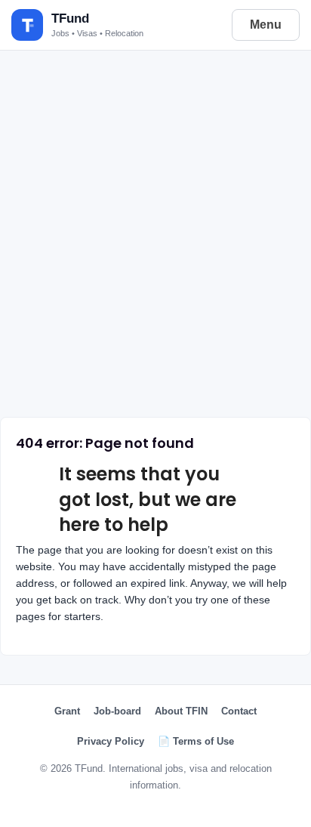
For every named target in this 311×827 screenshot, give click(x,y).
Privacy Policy (110, 741)
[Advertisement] (155, 228)
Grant (67, 711)
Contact (239, 711)
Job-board (117, 711)
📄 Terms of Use (196, 741)
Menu (266, 24)
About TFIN (181, 711)
